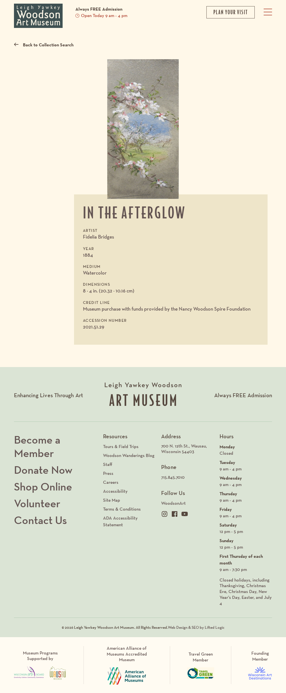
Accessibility (115, 491)
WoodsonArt (173, 503)
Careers (110, 482)
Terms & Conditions (122, 509)
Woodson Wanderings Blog (128, 455)
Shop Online (43, 487)
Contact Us (40, 520)
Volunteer (37, 503)
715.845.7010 (173, 477)
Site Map (111, 500)
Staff (107, 464)
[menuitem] (187, 449)
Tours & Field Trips (121, 446)
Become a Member (37, 446)
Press (108, 473)
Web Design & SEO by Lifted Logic (196, 627)
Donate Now (43, 470)
